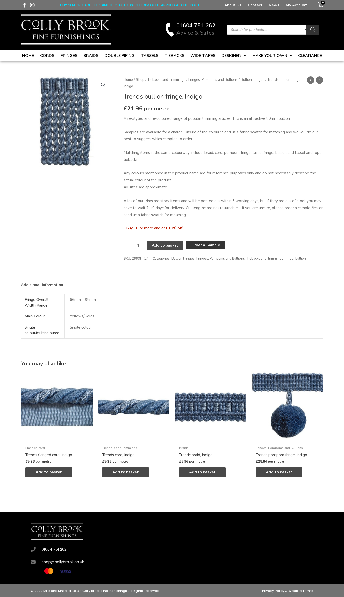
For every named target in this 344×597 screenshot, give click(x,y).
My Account (296, 5)
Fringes (69, 55)
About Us (233, 5)
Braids (90, 55)
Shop (140, 79)
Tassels (149, 55)
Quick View (56, 438)
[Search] (312, 30)
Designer (231, 55)
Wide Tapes (202, 55)
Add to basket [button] (49, 472)
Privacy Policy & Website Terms (287, 590)
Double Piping (119, 55)
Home (28, 55)
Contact (255, 5)
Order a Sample (205, 245)
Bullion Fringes (252, 79)
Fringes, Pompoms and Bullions (213, 79)
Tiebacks (174, 55)
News (274, 5)
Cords (47, 55)
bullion (300, 258)
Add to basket (165, 245)
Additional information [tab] (42, 284)
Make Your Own (269, 55)
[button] (103, 84)
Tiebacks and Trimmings (166, 79)
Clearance (310, 55)
